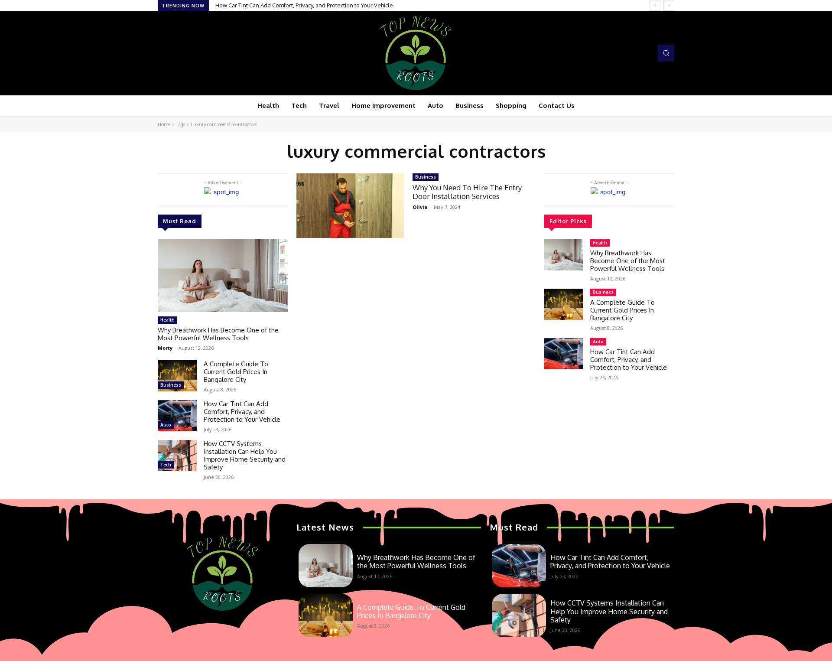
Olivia (420, 207)
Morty (165, 348)
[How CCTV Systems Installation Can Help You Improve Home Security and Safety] (177, 455)
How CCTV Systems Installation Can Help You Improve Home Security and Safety (245, 455)
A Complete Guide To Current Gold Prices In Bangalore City (236, 372)
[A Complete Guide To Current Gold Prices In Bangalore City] (177, 375)
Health (167, 320)
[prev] (655, 5)
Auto (165, 425)
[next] (668, 5)
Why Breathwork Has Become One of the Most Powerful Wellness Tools (218, 334)
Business (170, 385)
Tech (165, 465)
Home (164, 124)
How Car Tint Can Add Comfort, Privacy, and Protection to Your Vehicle (304, 5)
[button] (666, 53)
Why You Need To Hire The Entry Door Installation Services (467, 192)
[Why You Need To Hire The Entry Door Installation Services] (350, 205)
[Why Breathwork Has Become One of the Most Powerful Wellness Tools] (223, 275)
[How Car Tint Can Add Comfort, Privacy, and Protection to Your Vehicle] (177, 415)
